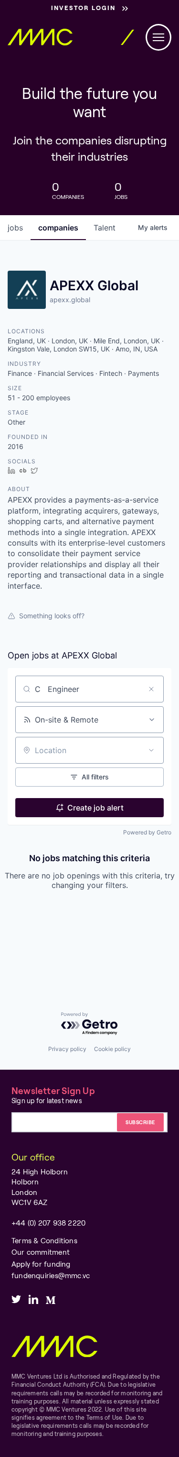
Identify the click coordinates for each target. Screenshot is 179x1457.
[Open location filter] (151, 750)
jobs (15, 227)
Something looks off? (51, 616)
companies (58, 227)
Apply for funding (41, 1264)
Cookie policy (112, 1048)
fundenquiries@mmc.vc (50, 1275)
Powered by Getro (147, 832)
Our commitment (40, 1252)
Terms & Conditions (44, 1240)
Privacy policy (67, 1048)
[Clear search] (151, 689)
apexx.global (70, 300)
